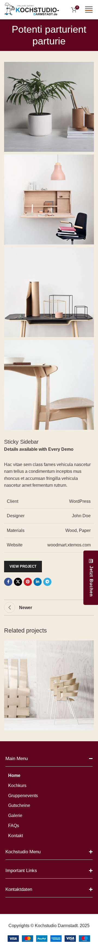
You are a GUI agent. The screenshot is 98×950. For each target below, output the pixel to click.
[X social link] (18, 582)
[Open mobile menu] (89, 9)
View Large (89, 645)
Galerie (15, 815)
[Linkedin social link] (37, 582)
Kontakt (15, 835)
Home (14, 775)
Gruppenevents (23, 795)
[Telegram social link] (47, 582)
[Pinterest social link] (28, 582)
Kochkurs (17, 785)
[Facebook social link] (8, 582)
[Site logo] (31, 9)
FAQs (13, 825)
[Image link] (49, 938)
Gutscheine (19, 805)
